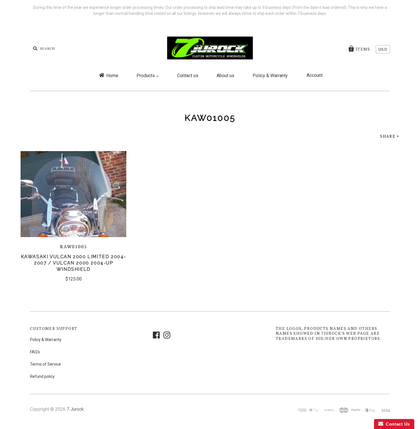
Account (315, 75)
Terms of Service (45, 364)
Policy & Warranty (45, 339)
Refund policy (42, 376)
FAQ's (35, 352)
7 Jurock (75, 409)
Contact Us (396, 424)
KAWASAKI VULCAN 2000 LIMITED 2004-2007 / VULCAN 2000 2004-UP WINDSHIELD (73, 263)
